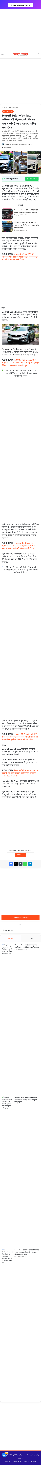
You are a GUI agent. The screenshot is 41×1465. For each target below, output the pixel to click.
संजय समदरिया (8, 144)
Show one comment (20, 917)
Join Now (33, 179)
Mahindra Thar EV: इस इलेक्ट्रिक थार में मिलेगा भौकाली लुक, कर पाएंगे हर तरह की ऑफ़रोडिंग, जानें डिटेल (20, 257)
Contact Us (15, 1461)
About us (7, 1461)
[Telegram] (30, 864)
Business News (13, 107)
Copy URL (20, 855)
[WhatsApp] (25, 864)
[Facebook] (11, 864)
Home (5, 107)
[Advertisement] (20, 29)
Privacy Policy (24, 1461)
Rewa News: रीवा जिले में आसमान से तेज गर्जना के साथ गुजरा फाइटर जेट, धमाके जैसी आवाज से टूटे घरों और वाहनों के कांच (27, 1252)
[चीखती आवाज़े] (20, 54)
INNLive (20, 1458)
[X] (16, 864)
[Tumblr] (20, 864)
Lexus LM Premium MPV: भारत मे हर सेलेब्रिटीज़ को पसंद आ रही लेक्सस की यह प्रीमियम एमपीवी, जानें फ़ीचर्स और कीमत (20, 737)
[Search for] (39, 55)
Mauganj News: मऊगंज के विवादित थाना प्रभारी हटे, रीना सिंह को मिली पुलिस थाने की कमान (27, 946)
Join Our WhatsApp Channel (20, 5)
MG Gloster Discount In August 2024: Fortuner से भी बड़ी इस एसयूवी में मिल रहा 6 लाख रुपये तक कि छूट (20, 363)
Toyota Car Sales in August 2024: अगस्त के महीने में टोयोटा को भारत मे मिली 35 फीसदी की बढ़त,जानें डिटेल (18, 546)
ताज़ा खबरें (10, 938)
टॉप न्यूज (31, 938)
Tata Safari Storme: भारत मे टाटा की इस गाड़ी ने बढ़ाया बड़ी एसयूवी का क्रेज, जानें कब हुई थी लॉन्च (20, 773)
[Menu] (2, 55)
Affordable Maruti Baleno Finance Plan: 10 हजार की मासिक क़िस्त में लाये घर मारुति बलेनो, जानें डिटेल (26, 225)
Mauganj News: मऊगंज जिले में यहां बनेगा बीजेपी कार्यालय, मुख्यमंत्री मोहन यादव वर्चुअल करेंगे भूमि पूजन (26, 1099)
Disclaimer (33, 1461)
